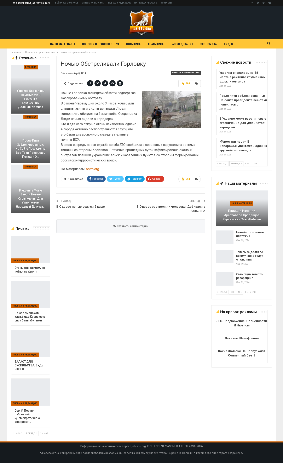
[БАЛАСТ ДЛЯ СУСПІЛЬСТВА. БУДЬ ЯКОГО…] (30, 343)
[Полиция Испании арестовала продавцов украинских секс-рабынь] (241, 208)
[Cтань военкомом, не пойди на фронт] (30, 249)
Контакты (166, 2)
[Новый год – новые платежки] (224, 237)
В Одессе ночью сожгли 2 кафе (80, 206)
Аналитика (155, 44)
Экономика (208, 44)
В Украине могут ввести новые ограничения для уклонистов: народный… (242, 123)
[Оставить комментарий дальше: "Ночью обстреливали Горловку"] (196, 83)
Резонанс (30, 67)
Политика (133, 44)
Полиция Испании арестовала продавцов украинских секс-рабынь (242, 215)
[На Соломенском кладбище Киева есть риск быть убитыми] (30, 294)
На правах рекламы (145, 2)
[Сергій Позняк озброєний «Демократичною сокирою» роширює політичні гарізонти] (30, 392)
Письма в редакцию (119, 2)
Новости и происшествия (100, 44)
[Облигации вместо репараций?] (224, 279)
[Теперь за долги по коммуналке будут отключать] (224, 256)
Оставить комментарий (132, 226)
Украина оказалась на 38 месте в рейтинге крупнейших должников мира (242, 77)
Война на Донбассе (66, 2)
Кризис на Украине (92, 2)
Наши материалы (62, 44)
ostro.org (92, 169)
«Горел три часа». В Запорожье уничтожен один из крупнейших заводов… (243, 146)
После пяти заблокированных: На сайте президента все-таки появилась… (243, 100)
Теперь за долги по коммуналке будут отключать (249, 255)
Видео (228, 44)
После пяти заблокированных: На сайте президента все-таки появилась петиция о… (31, 148)
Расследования (182, 44)
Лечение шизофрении (242, 338)
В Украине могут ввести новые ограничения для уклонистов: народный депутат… (30, 198)
